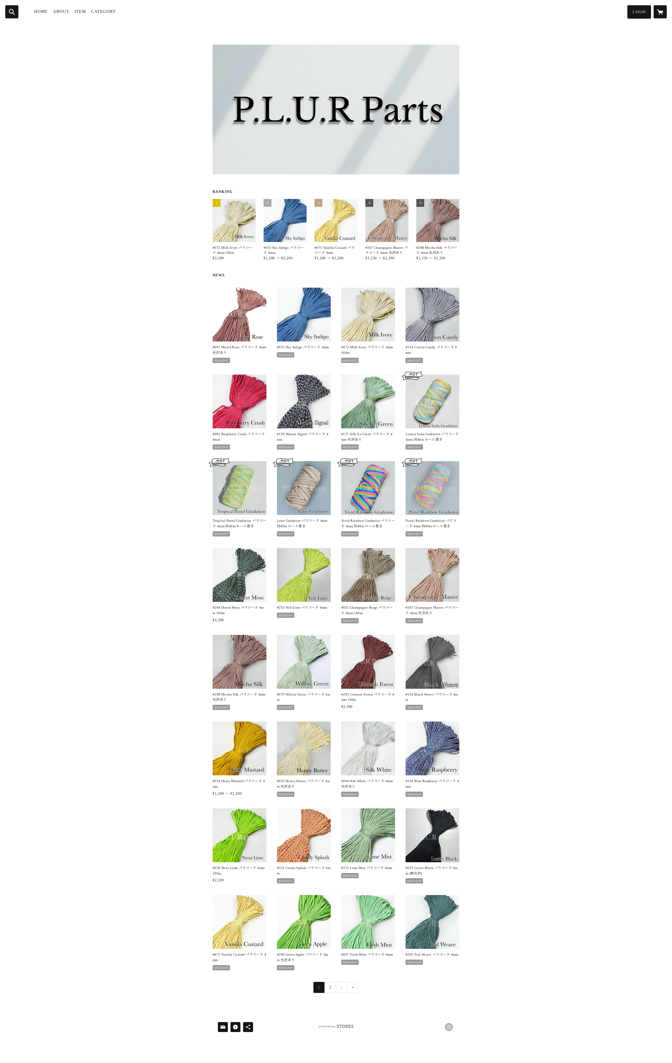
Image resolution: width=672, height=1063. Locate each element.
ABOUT (61, 11)
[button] (639, 12)
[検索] (11, 11)
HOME (41, 11)
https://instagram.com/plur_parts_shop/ (449, 1027)
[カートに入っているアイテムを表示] (660, 11)
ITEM (80, 11)
